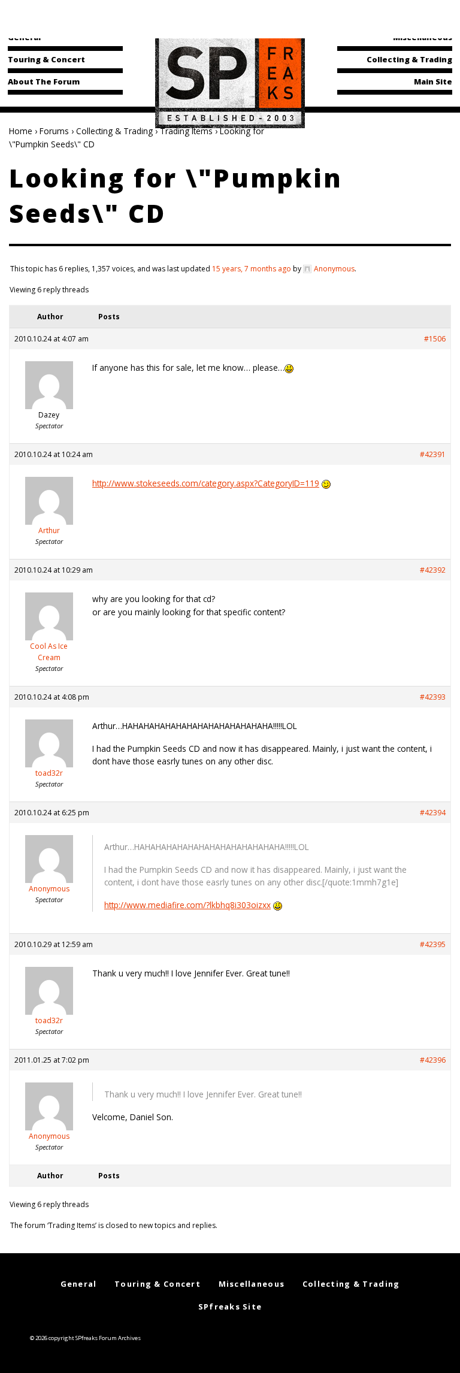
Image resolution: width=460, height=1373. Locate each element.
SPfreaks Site (230, 1306)
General (24, 37)
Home (20, 131)
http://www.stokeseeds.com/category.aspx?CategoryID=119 (205, 483)
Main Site (433, 81)
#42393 (433, 697)
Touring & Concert (46, 59)
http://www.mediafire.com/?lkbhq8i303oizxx (187, 905)
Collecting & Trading (409, 59)
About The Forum (44, 81)
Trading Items (186, 131)
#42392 (433, 570)
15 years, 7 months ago (251, 269)
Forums (54, 131)
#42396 (433, 1060)
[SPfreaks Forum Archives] (230, 80)
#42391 (433, 454)
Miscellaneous (422, 37)
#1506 (435, 339)
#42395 (433, 944)
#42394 (433, 813)
